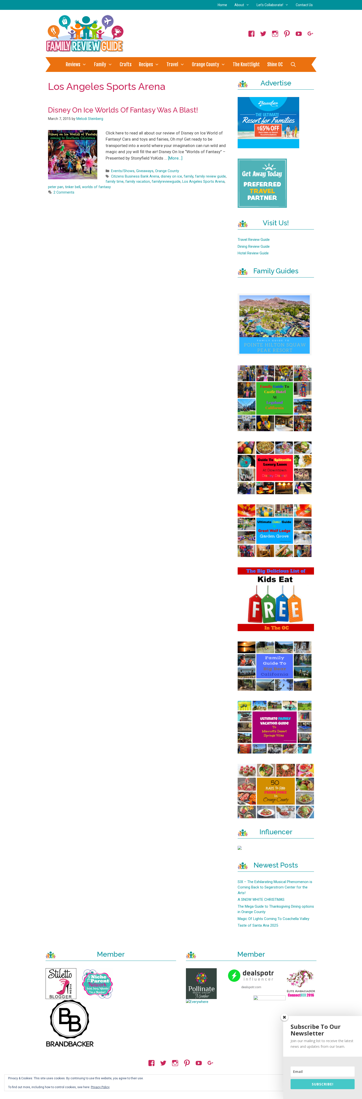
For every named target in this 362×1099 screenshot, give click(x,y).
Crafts (126, 64)
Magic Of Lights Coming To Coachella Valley (273, 919)
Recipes (146, 64)
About (239, 5)
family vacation (137, 182)
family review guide (210, 176)
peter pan (55, 187)
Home (222, 5)
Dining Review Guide (254, 246)
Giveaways (144, 171)
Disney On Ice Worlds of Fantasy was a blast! (123, 110)
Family (100, 64)
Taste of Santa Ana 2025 (258, 925)
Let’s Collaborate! (270, 5)
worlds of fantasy (96, 187)
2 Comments (63, 192)
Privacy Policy (100, 1087)
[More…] (175, 158)
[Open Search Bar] (293, 64)
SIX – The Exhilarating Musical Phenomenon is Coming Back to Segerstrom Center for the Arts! (275, 887)
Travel (172, 64)
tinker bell (72, 187)
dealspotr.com (251, 986)
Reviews (73, 64)
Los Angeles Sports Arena (203, 182)
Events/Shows (122, 171)
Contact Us (304, 5)
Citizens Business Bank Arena (135, 176)
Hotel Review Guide (253, 253)
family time (115, 182)
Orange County (205, 64)
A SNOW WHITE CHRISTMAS (261, 899)
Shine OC (275, 64)
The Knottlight (246, 64)
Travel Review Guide (254, 239)
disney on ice (171, 176)
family (188, 176)
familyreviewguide (166, 182)
